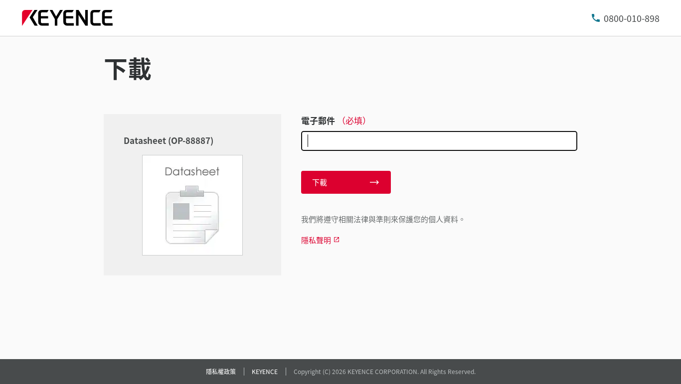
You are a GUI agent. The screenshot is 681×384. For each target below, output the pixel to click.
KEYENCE (265, 371)
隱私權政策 (221, 371)
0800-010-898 (632, 17)
